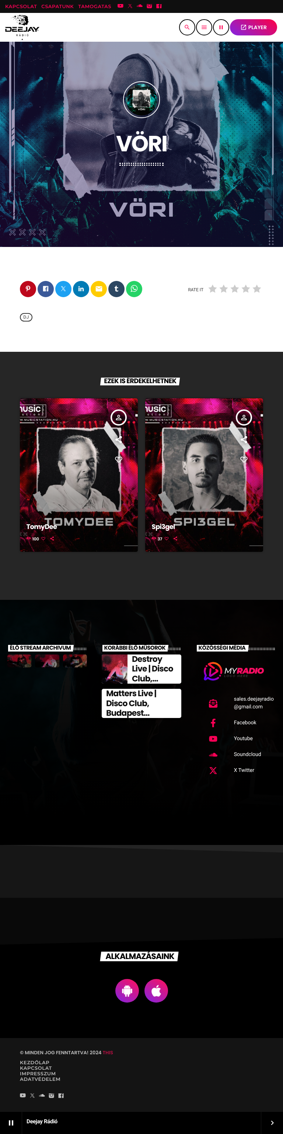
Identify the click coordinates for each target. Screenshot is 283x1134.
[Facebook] (159, 6)
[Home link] (22, 27)
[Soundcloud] (140, 6)
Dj (26, 317)
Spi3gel (163, 527)
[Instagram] (149, 6)
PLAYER (253, 27)
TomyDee (42, 527)
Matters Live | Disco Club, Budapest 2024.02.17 (131, 708)
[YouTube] (120, 6)
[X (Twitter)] (130, 6)
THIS (108, 1052)
